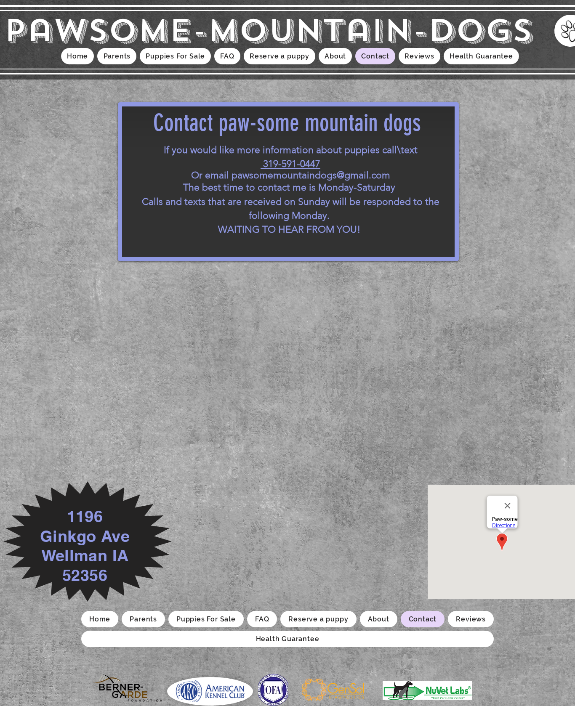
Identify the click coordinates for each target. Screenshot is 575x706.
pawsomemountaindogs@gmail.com (311, 175)
